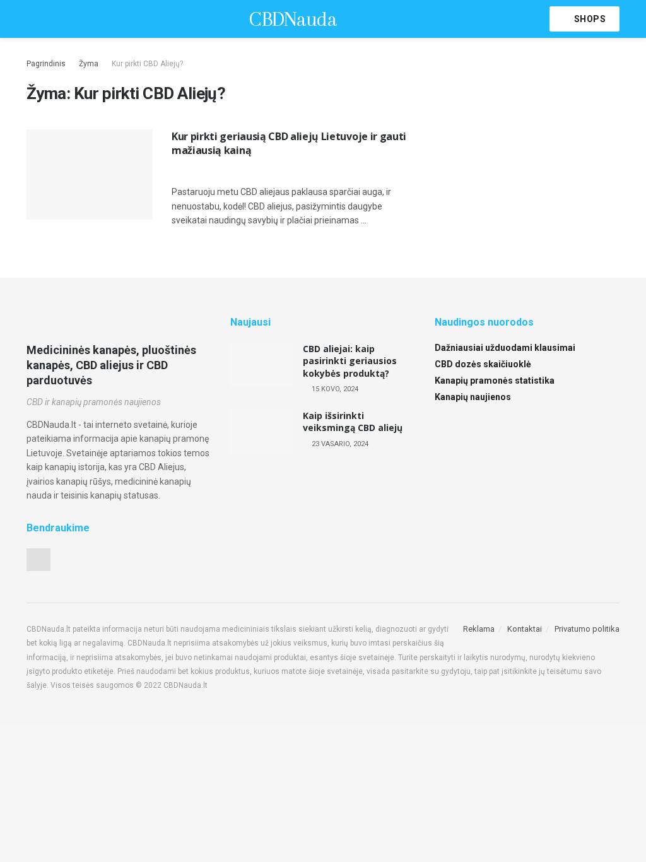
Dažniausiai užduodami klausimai (505, 348)
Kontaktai (524, 629)
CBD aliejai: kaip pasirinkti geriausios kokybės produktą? (350, 361)
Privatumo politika (587, 629)
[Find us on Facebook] (38, 559)
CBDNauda (293, 19)
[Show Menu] (31, 19)
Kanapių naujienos (473, 397)
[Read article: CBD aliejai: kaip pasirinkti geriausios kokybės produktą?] (261, 365)
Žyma (88, 63)
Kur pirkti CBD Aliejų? (147, 63)
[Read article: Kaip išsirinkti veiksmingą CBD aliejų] (261, 432)
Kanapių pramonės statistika (495, 380)
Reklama (479, 629)
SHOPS (589, 19)
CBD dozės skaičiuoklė (483, 364)
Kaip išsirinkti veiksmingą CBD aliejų (352, 422)
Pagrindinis (46, 63)
